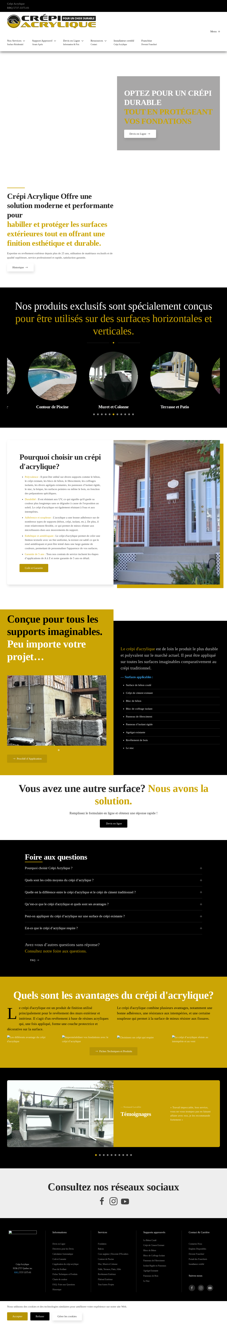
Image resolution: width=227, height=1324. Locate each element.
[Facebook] (102, 1200)
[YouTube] (125, 1200)
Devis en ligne (114, 823)
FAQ (32, 960)
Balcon (101, 1249)
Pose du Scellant (59, 1269)
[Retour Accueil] (51, 21)
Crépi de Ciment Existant (153, 1245)
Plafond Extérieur (105, 1279)
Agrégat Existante (150, 1270)
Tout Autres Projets (106, 1284)
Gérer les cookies (67, 1316)
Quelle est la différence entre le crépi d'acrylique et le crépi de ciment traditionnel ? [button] (80, 892)
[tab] (94, 414)
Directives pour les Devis (63, 1249)
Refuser (40, 1316)
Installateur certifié (196, 1264)
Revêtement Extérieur (107, 1274)
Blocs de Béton (149, 1250)
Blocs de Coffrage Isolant (154, 1255)
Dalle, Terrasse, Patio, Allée (109, 1269)
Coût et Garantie (34, 568)
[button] (16, 42)
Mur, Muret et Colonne (107, 1264)
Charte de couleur (59, 1279)
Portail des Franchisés (198, 1259)
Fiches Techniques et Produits (115, 1051)
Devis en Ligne (137, 133)
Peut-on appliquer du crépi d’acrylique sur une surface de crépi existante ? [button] (75, 916)
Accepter (17, 1316)
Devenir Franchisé (196, 1254)
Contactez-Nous (195, 1244)
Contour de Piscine (106, 1259)
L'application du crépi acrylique (65, 1264)
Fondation (102, 1244)
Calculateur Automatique (62, 1254)
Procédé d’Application (29, 758)
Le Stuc (146, 1281)
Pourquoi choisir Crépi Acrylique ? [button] (48, 868)
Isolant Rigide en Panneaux (154, 1265)
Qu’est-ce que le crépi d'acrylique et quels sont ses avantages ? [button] (67, 904)
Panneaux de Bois (150, 1276)
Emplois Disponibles (197, 1249)
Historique (18, 267)
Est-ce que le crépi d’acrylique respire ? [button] (51, 928)
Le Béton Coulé (149, 1240)
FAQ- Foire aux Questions (63, 1284)
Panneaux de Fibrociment (154, 1260)
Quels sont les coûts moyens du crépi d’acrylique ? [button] (59, 880)
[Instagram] (113, 1200)
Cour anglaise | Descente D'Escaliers (113, 1254)
